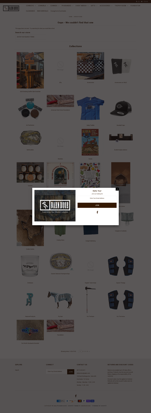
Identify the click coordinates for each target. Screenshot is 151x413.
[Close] (117, 189)
